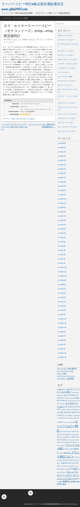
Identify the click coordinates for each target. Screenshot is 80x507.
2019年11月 (62, 323)
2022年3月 (62, 233)
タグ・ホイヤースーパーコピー (23, 119)
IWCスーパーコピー (65, 36)
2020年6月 (62, 293)
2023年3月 (62, 220)
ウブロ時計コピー (64, 400)
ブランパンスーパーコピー (68, 114)
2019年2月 (62, 344)
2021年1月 (61, 263)
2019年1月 (61, 349)
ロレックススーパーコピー (68, 127)
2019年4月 (62, 336)
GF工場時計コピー (61, 389)
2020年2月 (62, 310)
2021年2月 (62, 259)
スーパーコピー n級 (69, 422)
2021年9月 (62, 237)
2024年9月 (62, 182)
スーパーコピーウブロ (65, 371)
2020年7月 (62, 289)
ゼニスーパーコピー (65, 85)
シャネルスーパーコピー (67, 68)
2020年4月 (62, 302)
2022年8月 (62, 229)
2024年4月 (62, 195)
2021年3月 (62, 255)
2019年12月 (62, 319)
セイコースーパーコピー (67, 81)
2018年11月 (62, 357)
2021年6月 (62, 242)
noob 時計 (66, 392)
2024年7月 (62, 186)
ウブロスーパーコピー (66, 40)
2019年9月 (62, 332)
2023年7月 (62, 212)
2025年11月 (62, 160)
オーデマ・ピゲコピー (66, 409)
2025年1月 (62, 178)
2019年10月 (62, 327)
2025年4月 (62, 165)
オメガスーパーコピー (66, 51)
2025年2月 (62, 173)
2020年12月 (62, 267)
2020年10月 (62, 276)
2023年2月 (62, 225)
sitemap (74, 504)
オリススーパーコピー (66, 55)
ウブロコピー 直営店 (62, 395)
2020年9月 (62, 280)
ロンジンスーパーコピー (67, 131)
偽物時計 (66, 481)
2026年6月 (62, 148)
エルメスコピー (73, 400)
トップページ (6, 18)
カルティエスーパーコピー (68, 59)
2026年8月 (62, 143)
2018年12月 (62, 353)
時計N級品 (62, 484)
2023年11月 (62, 203)
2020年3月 (62, 306)
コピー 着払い (68, 415)
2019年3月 (62, 340)
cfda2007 (32, 40)
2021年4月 (62, 250)
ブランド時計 (62, 374)
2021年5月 (62, 246)
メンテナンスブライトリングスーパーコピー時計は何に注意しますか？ (14, 126)
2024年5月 (62, 190)
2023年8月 (62, 208)
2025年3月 (62, 169)
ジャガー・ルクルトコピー (68, 64)
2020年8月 (62, 285)
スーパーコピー (63, 72)
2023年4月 (62, 216)
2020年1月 (62, 315)
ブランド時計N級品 (65, 453)
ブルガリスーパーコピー (67, 118)
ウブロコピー (75, 392)
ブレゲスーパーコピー (66, 123)
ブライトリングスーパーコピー (67, 442)
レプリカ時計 (72, 469)
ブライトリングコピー (73, 439)
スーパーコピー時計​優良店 (67, 369)
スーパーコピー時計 (20, 18)
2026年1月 (62, 156)
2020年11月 (62, 272)
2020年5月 (62, 297)
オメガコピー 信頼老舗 (65, 379)
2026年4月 (62, 152)
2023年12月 (62, 199)
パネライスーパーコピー (67, 103)
